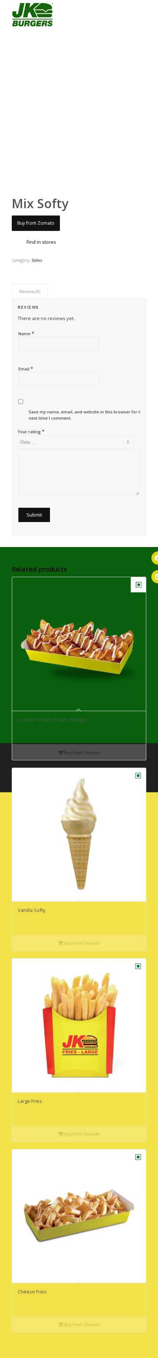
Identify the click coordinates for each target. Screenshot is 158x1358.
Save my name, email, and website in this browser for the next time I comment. (87, 415)
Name (26, 333)
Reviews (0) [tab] (29, 291)
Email (25, 368)
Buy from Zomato (35, 223)
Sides (37, 260)
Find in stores (41, 242)
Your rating (31, 431)
